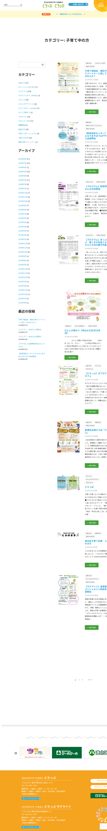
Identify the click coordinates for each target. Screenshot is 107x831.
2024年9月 (22, 256)
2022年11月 (22, 290)
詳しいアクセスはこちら (30, 798)
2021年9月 (22, 302)
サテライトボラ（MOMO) (28, 95)
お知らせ (89, 63)
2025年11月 (22, 197)
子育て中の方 (90, 66)
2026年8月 (22, 159)
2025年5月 (22, 222)
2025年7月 (22, 214)
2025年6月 (22, 218)
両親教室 (21, 125)
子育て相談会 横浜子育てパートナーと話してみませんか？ (31, 321)
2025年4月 (22, 226)
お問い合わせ (78, 4)
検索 (42, 65)
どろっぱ (89, 486)
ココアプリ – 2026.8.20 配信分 (29, 336)
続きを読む (92, 112)
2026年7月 (22, 163)
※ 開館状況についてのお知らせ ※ (70, 14)
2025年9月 (22, 205)
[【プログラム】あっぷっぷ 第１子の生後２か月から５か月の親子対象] (68, 249)
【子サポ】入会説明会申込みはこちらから (31, 345)
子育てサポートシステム (94, 125)
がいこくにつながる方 (26, 87)
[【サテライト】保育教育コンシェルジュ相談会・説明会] (68, 590)
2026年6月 (22, 167)
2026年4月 (22, 175)
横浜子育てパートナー (26, 142)
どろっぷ (98, 366)
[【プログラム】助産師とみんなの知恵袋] (68, 196)
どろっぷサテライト (92, 479)
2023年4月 (22, 286)
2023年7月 (22, 281)
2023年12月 (22, 269)
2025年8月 (22, 209)
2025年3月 (22, 230)
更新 (91, 79)
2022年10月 (22, 294)
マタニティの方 (100, 63)
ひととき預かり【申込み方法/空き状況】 (82, 331)
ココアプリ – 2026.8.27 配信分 (29, 329)
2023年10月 (22, 277)
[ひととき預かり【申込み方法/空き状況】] (83, 305)
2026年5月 (22, 171)
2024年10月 (22, 252)
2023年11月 (22, 273)
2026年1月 (22, 188)
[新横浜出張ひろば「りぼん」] (68, 436)
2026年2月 (22, 184)
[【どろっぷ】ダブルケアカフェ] (68, 379)
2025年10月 (22, 201)
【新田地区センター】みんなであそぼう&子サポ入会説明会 (31, 355)
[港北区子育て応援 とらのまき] (68, 534)
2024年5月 (22, 264)
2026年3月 (22, 180)
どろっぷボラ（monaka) (27, 108)
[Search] (21, 4)
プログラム (89, 182)
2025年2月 (22, 235)
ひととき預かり (80, 326)
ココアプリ (22, 91)
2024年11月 (22, 247)
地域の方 (89, 122)
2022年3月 (22, 298)
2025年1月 (22, 239)
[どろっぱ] (68, 483)
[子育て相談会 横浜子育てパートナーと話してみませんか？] (68, 77)
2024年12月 (22, 243)
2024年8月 (22, 260)
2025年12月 (22, 192)
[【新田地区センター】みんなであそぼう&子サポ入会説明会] (68, 136)
